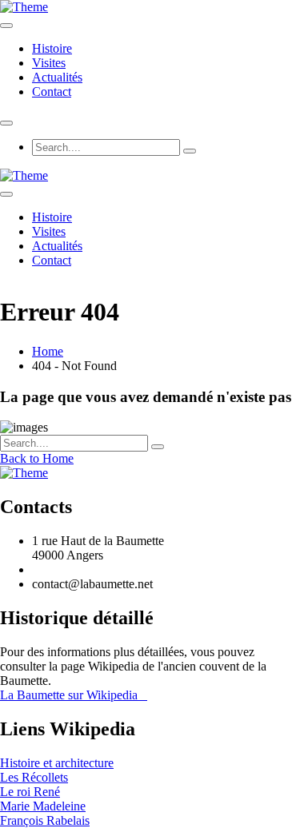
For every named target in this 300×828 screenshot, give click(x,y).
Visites (49, 63)
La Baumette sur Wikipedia (73, 695)
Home (47, 351)
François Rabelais (45, 820)
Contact (51, 91)
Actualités (57, 77)
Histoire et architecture (57, 763)
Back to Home (37, 458)
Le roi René (30, 791)
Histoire (52, 48)
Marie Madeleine (43, 806)
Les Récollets (34, 777)
